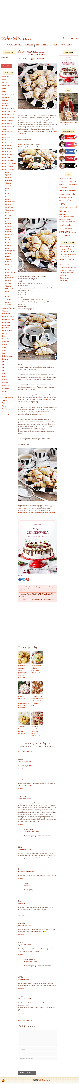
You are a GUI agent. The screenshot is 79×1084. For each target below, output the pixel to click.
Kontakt (29, 45)
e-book (54, 45)
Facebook (20, 579)
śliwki (68, 235)
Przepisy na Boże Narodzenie (44, 587)
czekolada (70, 193)
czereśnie (61, 197)
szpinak (66, 228)
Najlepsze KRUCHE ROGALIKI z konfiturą (34, 53)
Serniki (4, 394)
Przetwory (5, 388)
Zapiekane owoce (8, 412)
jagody (62, 203)
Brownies (5, 97)
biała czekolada (71, 181)
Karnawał (34, 587)
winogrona (73, 232)
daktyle (65, 197)
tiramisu (70, 228)
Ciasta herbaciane (8, 117)
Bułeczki (5, 100)
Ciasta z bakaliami (8, 143)
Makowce (5, 362)
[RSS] (3, 1080)
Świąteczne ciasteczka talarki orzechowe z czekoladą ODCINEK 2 (37, 731)
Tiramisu (5, 400)
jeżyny (67, 204)
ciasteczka (24, 591)
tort (74, 228)
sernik (61, 228)
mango (68, 211)
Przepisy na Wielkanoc (26, 589)
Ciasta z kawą (7, 157)
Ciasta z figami (10, 210)
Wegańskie (6, 409)
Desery (4, 336)
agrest (65, 178)
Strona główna (14, 45)
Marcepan (5, 365)
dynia (70, 197)
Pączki (4, 379)
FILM (29, 139)
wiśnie (61, 235)
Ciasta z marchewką (9, 163)
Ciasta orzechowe (8, 126)
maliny (62, 211)
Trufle (4, 403)
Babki (4, 79)
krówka (66, 207)
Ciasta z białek (7, 146)
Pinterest (27, 579)
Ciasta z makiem (7, 166)
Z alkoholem (6, 415)
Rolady (4, 391)
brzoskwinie (71, 184)
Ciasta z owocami (8, 169)
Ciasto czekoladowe (67, 190)
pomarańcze (63, 221)
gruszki (61, 200)
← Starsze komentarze (25, 751)
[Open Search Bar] (63, 38)
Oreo (4, 376)
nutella (61, 219)
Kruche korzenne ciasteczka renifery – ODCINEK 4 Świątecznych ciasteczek (37, 700)
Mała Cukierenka (44, 1080)
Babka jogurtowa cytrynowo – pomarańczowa (38, 599)
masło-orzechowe (64, 216)
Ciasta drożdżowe (8, 114)
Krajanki (5, 359)
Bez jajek (5, 88)
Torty (4, 406)
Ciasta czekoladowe (9, 111)
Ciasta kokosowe (7, 120)
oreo (65, 219)
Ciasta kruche (7, 123)
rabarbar (62, 224)
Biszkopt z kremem (8, 94)
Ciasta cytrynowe (8, 108)
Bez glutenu (6, 85)
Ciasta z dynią (7, 151)
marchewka (62, 214)
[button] (73, 38)
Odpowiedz (21, 769)
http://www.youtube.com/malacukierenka (30, 147)
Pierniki (5, 382)
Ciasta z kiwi (9, 234)
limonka (71, 207)
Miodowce (5, 371)
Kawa (4, 347)
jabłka (68, 200)
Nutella (4, 373)
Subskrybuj (21, 144)
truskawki (64, 231)
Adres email (5, 57)
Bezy (4, 91)
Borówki (62, 184)
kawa (71, 204)
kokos (61, 207)
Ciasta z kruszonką (8, 160)
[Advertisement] (39, 19)
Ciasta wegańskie (8, 316)
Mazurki (5, 368)
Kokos (4, 353)
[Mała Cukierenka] (16, 38)
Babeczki (5, 76)
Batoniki (5, 82)
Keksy (4, 350)
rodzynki (70, 225)
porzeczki (73, 221)
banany (62, 181)
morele (72, 216)
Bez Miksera (42, 45)
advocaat (61, 178)
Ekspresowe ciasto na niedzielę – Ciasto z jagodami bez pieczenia (68, 249)
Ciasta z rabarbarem (9, 308)
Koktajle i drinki (7, 356)
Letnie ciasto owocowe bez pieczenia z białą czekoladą (67, 272)
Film (29, 587)
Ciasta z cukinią (7, 149)
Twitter (24, 579)
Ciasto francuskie (8, 319)
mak (75, 207)
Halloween (5, 344)
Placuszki (5, 385)
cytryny (62, 194)
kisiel (75, 204)
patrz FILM (42, 377)
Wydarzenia (66, 45)
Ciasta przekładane (8, 140)
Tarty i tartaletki (7, 397)
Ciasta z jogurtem (8, 154)
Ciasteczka (25, 587)
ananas (69, 178)
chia (60, 188)
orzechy (69, 219)
